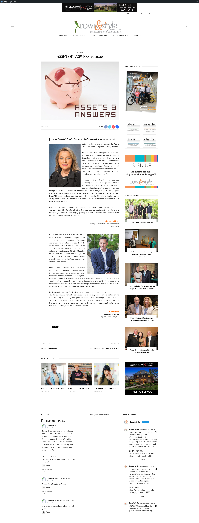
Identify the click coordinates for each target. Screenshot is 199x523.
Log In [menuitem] (6, 1)
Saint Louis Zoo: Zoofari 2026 (142, 222)
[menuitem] (2, 1)
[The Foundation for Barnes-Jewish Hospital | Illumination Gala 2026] (141, 274)
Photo (48, 466)
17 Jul (153, 466)
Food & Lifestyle (80, 35)
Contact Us (153, 14)
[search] (187, 27)
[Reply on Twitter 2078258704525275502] (130, 496)
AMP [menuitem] (14, 1)
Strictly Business (49, 349)
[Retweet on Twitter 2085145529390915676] (134, 459)
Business (80, 52)
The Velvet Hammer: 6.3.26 (105, 388)
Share (45, 472)
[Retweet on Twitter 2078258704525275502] (134, 496)
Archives (144, 14)
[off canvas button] (12, 27)
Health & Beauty (119, 35)
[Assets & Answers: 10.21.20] (80, 91)
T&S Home (136, 35)
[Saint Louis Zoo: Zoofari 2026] (141, 211)
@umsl (131, 511)
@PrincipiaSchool (135, 437)
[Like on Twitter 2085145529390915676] (138, 459)
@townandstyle (144, 429)
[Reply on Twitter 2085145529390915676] (130, 459)
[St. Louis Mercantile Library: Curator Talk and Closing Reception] (141, 240)
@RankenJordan (140, 474)
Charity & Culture (99, 35)
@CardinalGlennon (144, 442)
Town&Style (51, 425)
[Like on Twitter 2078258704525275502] (138, 496)
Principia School (60, 434)
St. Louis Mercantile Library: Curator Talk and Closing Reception (141, 254)
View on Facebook (47, 469)
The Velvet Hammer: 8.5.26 (52, 388)
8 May (153, 503)
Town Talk (62, 35)
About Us (127, 14)
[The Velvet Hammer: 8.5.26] (53, 374)
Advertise (135, 14)
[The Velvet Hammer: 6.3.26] (106, 374)
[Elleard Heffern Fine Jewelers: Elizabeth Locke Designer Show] (141, 306)
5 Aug (153, 429)
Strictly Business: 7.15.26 (78, 388)
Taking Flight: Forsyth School (104, 349)
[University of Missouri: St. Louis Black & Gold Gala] (141, 338)
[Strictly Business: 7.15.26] (80, 374)
